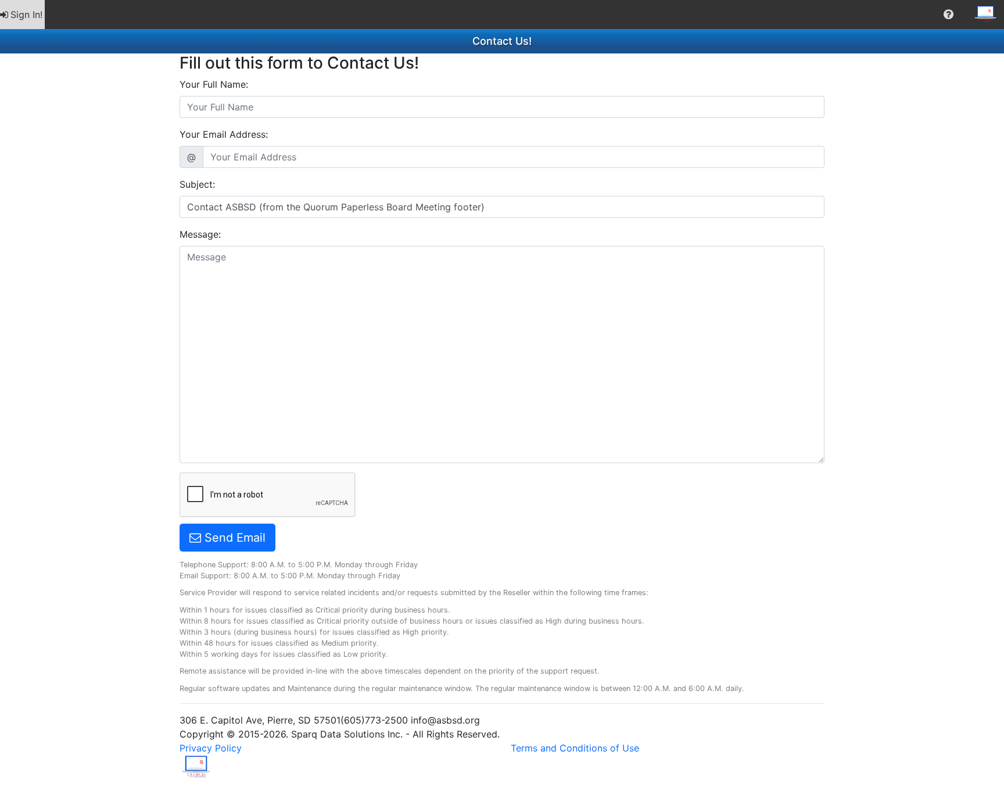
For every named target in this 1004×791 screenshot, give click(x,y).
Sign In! (26, 14)
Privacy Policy (211, 748)
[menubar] (502, 14)
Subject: (197, 184)
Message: (200, 234)
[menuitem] (22, 14)
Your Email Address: (224, 134)
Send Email (233, 538)
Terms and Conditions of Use (575, 748)
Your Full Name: (214, 84)
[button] (948, 14)
